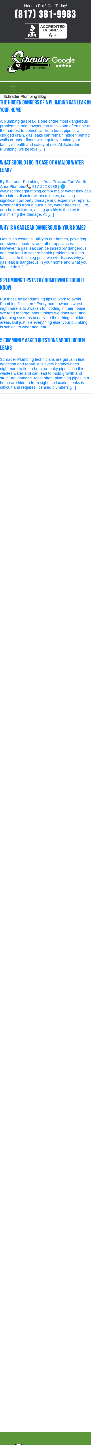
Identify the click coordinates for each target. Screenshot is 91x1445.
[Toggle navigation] (13, 88)
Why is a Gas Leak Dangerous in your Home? (43, 227)
